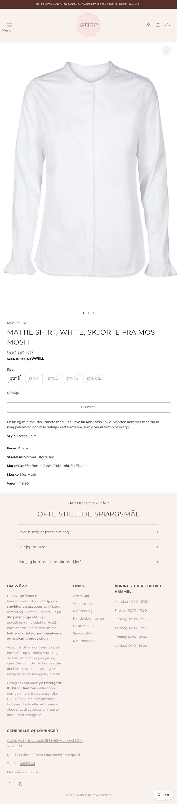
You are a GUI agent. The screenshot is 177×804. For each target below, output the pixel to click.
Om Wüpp (81, 596)
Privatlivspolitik (85, 626)
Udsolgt (88, 407)
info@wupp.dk (27, 772)
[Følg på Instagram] (20, 784)
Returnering (83, 611)
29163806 (27, 764)
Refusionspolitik (85, 641)
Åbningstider (83, 603)
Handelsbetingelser (88, 618)
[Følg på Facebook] (9, 784)
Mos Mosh (17, 323)
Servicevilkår (83, 633)
